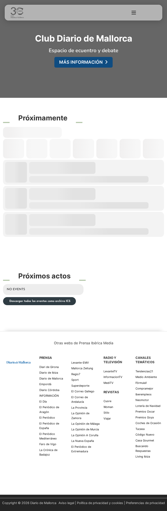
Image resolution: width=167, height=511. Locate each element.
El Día (43, 401)
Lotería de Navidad (147, 406)
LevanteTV (110, 371)
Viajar (107, 418)
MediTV (109, 382)
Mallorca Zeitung (82, 368)
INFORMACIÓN (49, 395)
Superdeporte (80, 385)
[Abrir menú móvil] (134, 12)
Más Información (81, 62)
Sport (75, 379)
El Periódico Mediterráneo (48, 436)
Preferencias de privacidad (145, 503)
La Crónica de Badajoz (48, 452)
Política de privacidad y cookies (100, 503)
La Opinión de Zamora (80, 415)
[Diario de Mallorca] (19, 362)
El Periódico (47, 417)
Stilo (106, 412)
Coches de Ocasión (148, 423)
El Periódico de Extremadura (81, 449)
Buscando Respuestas (143, 448)
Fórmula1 (141, 382)
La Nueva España (82, 441)
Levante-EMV (80, 362)
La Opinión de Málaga (85, 423)
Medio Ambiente (146, 377)
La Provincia (79, 407)
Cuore (107, 401)
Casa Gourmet (144, 440)
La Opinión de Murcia (85, 429)
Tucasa (140, 429)
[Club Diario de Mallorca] (17, 12)
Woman (108, 407)
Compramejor (144, 388)
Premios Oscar (145, 411)
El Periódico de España (49, 426)
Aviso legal (66, 503)
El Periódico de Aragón (49, 409)
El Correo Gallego (82, 391)
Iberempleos (143, 394)
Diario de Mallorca (51, 378)
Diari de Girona (49, 367)
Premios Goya (144, 417)
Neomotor (142, 400)
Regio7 (75, 374)
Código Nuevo (144, 434)
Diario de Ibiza (48, 372)
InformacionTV (113, 377)
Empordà (45, 384)
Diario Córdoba (49, 390)
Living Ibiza (142, 456)
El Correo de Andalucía (79, 399)
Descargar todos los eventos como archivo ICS (39, 301)
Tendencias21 (144, 371)
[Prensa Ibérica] (19, 374)
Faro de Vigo (47, 444)
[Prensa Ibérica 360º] (19, 391)
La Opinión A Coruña (84, 435)
